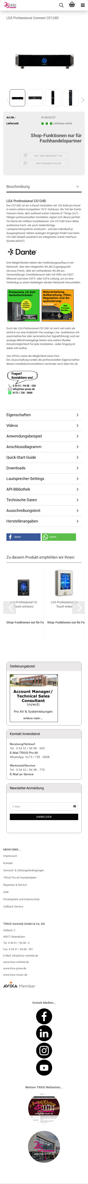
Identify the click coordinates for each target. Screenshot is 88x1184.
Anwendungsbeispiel (24, 436)
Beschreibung (18, 186)
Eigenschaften (18, 415)
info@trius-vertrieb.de (25, 955)
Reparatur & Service (15, 884)
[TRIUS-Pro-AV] (8, 5)
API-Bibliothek (18, 489)
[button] (81, 100)
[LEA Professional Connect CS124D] (44, 56)
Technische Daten (21, 500)
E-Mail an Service (22, 774)
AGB (6, 892)
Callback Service (13, 906)
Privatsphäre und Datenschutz (21, 899)
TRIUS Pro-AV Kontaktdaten (20, 877)
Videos (12, 425)
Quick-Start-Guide (21, 457)
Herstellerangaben (22, 521)
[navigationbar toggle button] (82, 5)
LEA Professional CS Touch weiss (64, 604)
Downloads (15, 468)
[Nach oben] (76, 1178)
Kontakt (8, 863)
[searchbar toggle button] (61, 5)
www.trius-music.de (15, 974)
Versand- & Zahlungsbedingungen (23, 870)
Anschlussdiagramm (23, 446)
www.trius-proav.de (14, 968)
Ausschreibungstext (23, 510)
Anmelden (44, 816)
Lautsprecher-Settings (25, 478)
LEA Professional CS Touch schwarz (23, 604)
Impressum (10, 855)
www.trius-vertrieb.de (16, 962)
